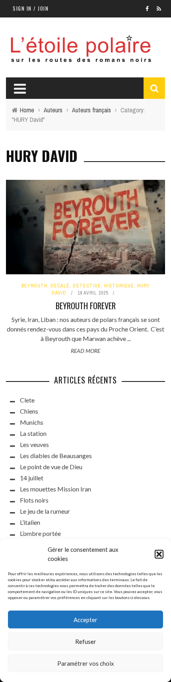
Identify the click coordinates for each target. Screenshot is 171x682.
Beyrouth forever (86, 306)
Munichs (31, 422)
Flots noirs (34, 500)
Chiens (29, 411)
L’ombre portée (40, 533)
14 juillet (31, 478)
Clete (27, 400)
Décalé (60, 286)
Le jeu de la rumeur (45, 511)
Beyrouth (34, 286)
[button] (159, 554)
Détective (87, 286)
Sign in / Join (31, 8)
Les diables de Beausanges (56, 455)
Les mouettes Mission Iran (55, 489)
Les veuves (34, 444)
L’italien (30, 522)
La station (33, 433)
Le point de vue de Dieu (51, 466)
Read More (85, 350)
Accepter (85, 619)
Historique (119, 286)
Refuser (85, 641)
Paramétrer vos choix (85, 663)
